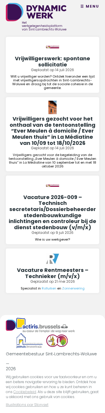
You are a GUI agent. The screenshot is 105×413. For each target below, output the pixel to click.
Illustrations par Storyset (27, 404)
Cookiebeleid (24, 391)
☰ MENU (89, 6)
